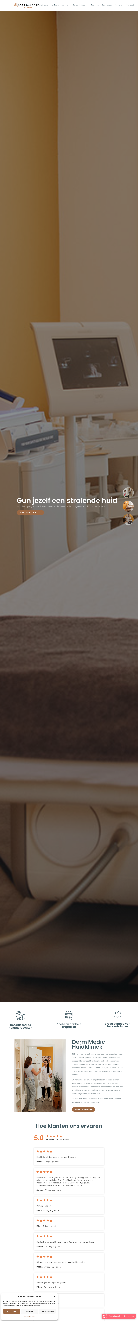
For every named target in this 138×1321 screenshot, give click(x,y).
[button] (54, 1296)
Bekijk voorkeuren (47, 1311)
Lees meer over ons (83, 1109)
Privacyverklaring (29, 1316)
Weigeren (29, 1311)
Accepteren (11, 1311)
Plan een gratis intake (30, 513)
